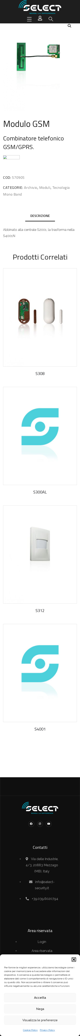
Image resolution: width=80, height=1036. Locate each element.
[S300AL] (40, 436)
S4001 (40, 729)
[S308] (40, 317)
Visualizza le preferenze (40, 1020)
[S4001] (40, 673)
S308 (40, 373)
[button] (74, 959)
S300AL (40, 492)
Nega (40, 1009)
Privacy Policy (47, 1030)
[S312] (40, 554)
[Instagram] (40, 824)
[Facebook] (31, 824)
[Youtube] (49, 824)
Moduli (44, 187)
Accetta (40, 998)
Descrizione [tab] (40, 215)
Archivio (30, 187)
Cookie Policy (30, 1030)
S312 (40, 610)
